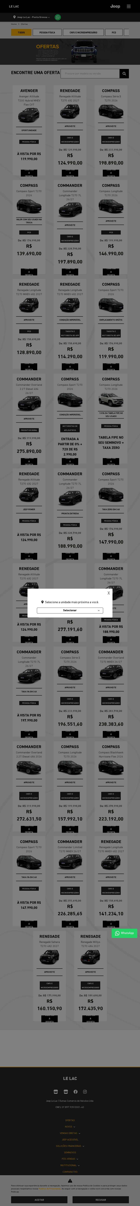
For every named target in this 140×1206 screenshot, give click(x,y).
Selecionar (70, 610)
